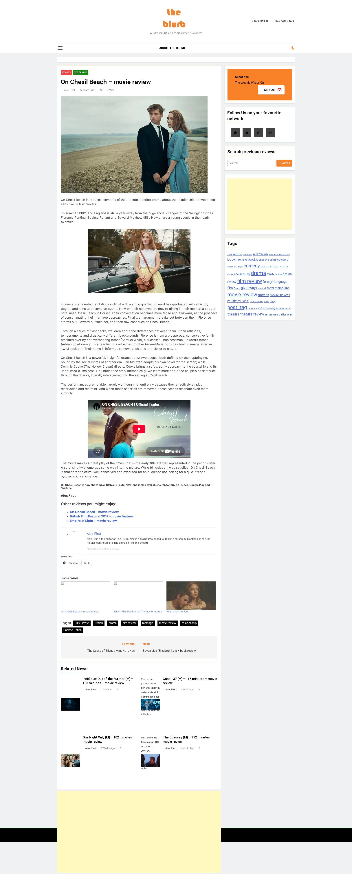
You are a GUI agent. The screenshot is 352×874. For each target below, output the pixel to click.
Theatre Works (271, 315)
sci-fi (260, 308)
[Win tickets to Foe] (191, 595)
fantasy (278, 274)
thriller (282, 314)
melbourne (282, 288)
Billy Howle (82, 623)
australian (260, 254)
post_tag (237, 307)
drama (113, 623)
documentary (242, 274)
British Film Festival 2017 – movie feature (101, 516)
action (237, 254)
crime (284, 266)
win (289, 314)
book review (237, 259)
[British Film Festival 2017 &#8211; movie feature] (138, 595)
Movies (66, 72)
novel (266, 301)
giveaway (248, 288)
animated (247, 254)
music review (256, 301)
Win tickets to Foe (177, 611)
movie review (167, 623)
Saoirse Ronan (72, 630)
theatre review (252, 314)
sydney (288, 308)
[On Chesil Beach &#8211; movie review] (85, 595)
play (272, 301)
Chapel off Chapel (235, 267)
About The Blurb (172, 48)
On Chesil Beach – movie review (94, 512)
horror (270, 288)
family (270, 274)
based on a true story (279, 254)
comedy (252, 266)
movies (263, 295)
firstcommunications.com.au (103, 548)
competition (270, 266)
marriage (147, 623)
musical (243, 301)
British (99, 623)
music (232, 301)
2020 (229, 254)
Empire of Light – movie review (93, 521)
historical (261, 288)
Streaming (80, 72)
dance (230, 274)
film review (129, 623)
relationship (189, 623)
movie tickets (280, 295)
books (253, 259)
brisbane (264, 259)
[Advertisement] (139, 832)
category (282, 259)
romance (252, 308)
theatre (233, 314)
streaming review (273, 308)
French (237, 288)
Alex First (69, 89)
